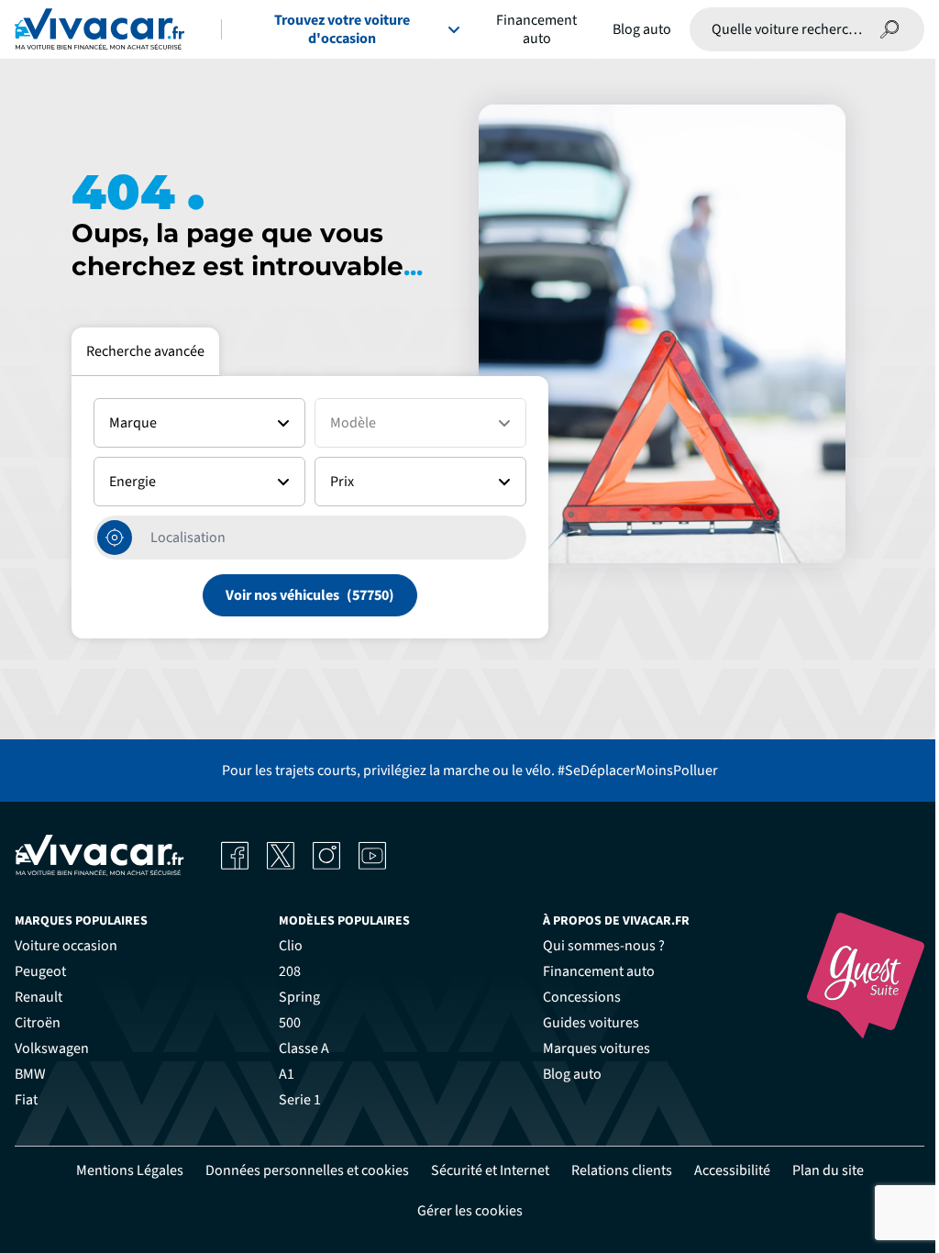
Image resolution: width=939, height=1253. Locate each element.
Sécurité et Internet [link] (490, 1170)
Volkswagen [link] (52, 1048)
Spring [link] (299, 997)
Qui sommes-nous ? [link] (604, 946)
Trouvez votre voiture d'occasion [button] (342, 29)
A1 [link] (286, 1074)
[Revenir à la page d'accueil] (99, 29)
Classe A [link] (304, 1048)
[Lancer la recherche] (889, 29)
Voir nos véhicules (282, 595)
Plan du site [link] (828, 1170)
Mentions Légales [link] (129, 1170)
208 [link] (290, 971)
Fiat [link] (26, 1100)
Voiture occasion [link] (66, 946)
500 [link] (290, 1023)
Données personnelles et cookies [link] (307, 1170)
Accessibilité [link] (732, 1170)
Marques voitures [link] (596, 1048)
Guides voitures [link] (591, 1023)
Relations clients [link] (621, 1170)
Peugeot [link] (40, 971)
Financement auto (536, 29)
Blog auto (642, 29)
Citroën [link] (38, 1023)
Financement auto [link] (599, 971)
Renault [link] (38, 997)
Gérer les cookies (470, 1211)
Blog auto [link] (572, 1074)
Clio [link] (291, 946)
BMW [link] (30, 1074)
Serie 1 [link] (300, 1100)
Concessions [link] (582, 997)
